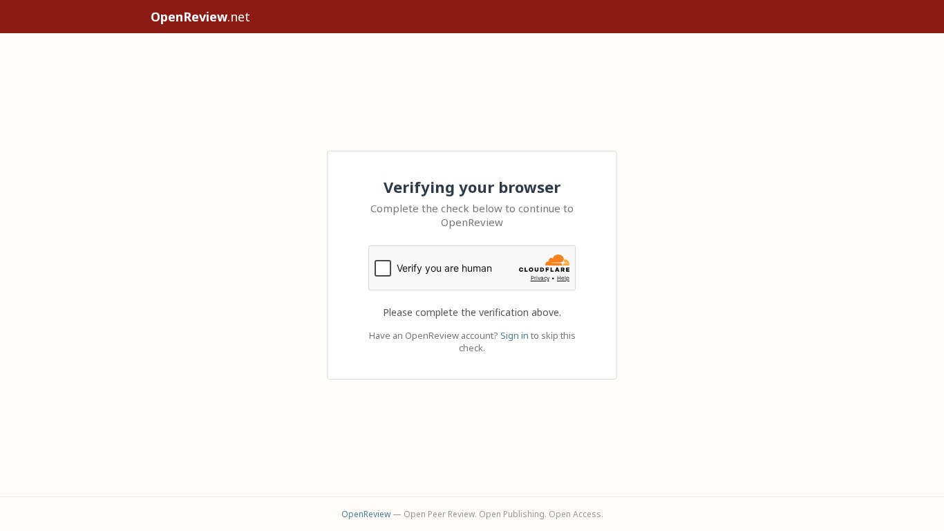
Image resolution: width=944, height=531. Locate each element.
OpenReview (365, 514)
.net (200, 16)
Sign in (514, 335)
